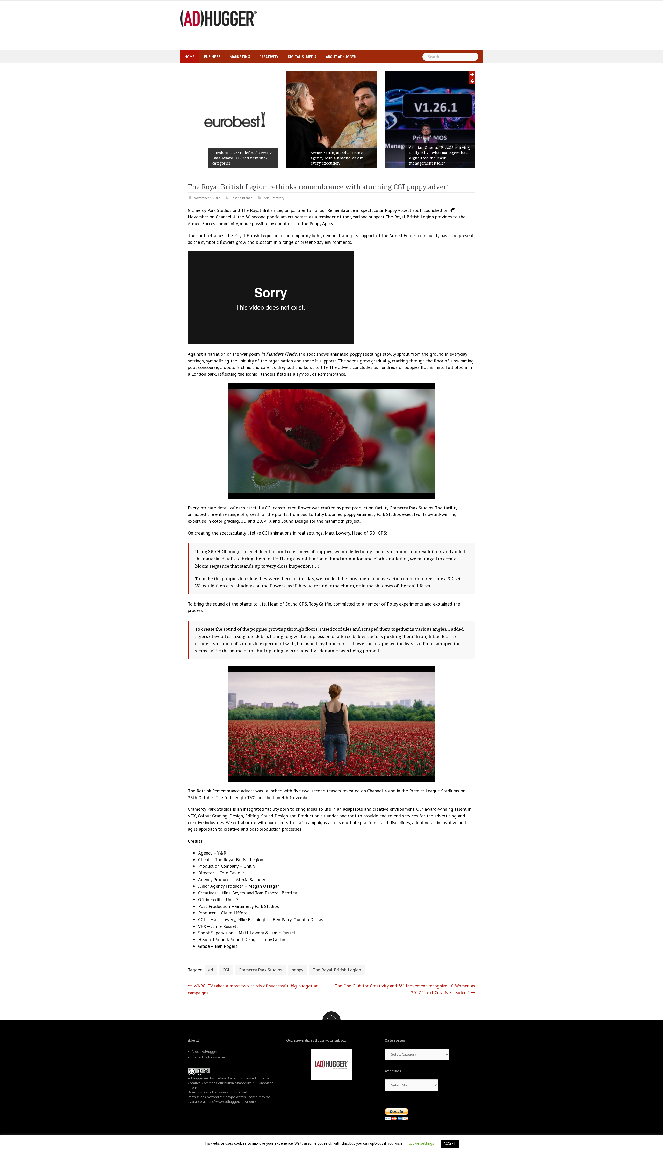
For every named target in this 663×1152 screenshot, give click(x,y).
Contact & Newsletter (208, 1057)
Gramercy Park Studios (260, 970)
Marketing (240, 56)
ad (210, 970)
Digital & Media (302, 56)
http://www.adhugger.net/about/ (231, 1101)
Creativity (268, 56)
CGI (225, 970)
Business (212, 56)
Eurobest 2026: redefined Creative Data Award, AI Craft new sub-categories (243, 158)
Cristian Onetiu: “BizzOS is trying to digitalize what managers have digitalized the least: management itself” (439, 155)
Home (190, 56)
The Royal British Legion (337, 970)
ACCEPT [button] (450, 1143)
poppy (297, 970)
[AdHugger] (219, 18)
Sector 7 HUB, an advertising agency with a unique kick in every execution (337, 158)
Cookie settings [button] (421, 1143)
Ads (266, 198)
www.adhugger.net (233, 1092)
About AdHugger (341, 56)
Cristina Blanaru (242, 198)
